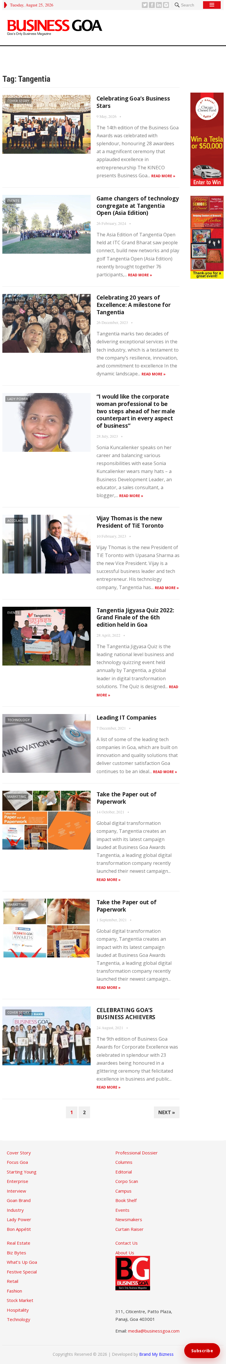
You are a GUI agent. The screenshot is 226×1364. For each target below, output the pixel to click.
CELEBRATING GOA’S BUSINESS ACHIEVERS (126, 1013)
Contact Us (126, 1243)
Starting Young (21, 1172)
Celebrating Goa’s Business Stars (133, 102)
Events (13, 200)
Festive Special (22, 1272)
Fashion (14, 1291)
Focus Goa (17, 1162)
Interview (16, 1191)
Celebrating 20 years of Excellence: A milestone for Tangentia (134, 305)
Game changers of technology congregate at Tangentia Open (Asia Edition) (138, 206)
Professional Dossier (136, 1153)
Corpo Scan (126, 1181)
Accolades (16, 520)
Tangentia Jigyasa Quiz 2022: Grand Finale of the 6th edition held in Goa (135, 617)
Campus (123, 1191)
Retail (12, 1281)
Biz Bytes (16, 1253)
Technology (18, 720)
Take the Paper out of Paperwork (127, 797)
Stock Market (20, 1300)
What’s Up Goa (22, 1262)
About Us (124, 1253)
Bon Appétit (19, 1229)
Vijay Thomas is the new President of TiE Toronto (130, 521)
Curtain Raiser (129, 1229)
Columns (123, 1162)
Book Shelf (126, 1200)
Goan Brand (19, 1200)
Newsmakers (128, 1219)
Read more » (163, 175)
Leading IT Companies (127, 717)
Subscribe (202, 1350)
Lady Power (17, 399)
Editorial (123, 1172)
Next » (166, 1112)
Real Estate (18, 1243)
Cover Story (18, 100)
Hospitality (18, 1310)
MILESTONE (16, 299)
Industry (15, 1210)
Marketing (16, 796)
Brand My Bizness (156, 1354)
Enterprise (17, 1181)
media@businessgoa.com (154, 1331)
